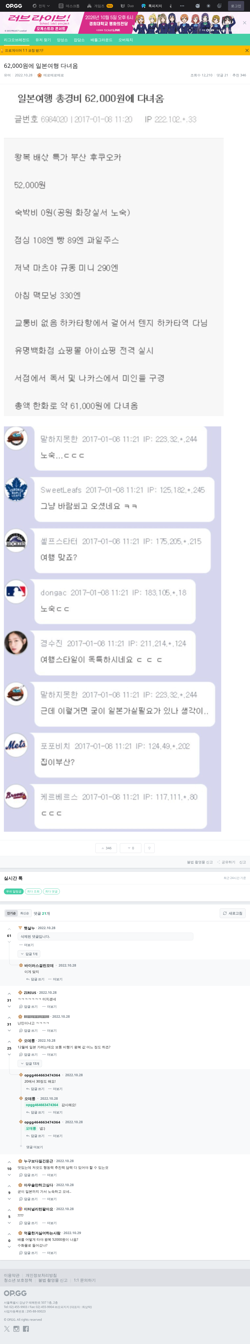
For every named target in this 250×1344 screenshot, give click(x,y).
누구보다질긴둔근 (38, 1160)
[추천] (9, 929)
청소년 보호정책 (18, 1280)
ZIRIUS (30, 992)
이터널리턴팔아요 (38, 1208)
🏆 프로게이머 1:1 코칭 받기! (21, 50)
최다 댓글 (51, 891)
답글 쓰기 (37, 979)
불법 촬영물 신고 (53, 1280)
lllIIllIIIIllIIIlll (36, 1016)
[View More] (182, 6)
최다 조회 (33, 891)
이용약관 (12, 1275)
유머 (7, 75)
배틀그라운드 (102, 39)
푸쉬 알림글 (13, 891)
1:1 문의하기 (85, 1280)
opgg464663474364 (42, 1075)
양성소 (62, 39)
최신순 (24, 913)
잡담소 (79, 39)
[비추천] (9, 941)
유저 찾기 (43, 39)
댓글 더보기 (34, 1147)
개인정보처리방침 (41, 1275)
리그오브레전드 (17, 39)
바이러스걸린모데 (39, 965)
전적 (42, 6)
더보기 (29, 945)
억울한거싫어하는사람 (42, 1232)
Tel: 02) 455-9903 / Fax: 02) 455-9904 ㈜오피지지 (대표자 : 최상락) (48, 1307)
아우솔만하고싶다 (38, 1184)
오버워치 (125, 39)
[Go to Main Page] (14, 6)
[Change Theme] (208, 6)
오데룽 (29, 1040)
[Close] (245, 23)
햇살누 (29, 927)
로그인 (236, 6)
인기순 (11, 913)
